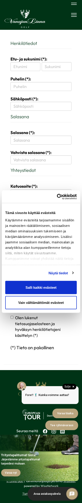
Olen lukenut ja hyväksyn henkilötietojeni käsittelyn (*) (38, 326)
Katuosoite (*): (24, 186)
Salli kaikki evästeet (41, 287)
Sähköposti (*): (24, 99)
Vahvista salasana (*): (30, 152)
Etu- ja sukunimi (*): (28, 59)
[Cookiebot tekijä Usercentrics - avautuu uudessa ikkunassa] (58, 197)
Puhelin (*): (20, 79)
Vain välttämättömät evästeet (41, 302)
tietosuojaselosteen (33, 323)
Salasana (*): (22, 132)
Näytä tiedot (58, 273)
